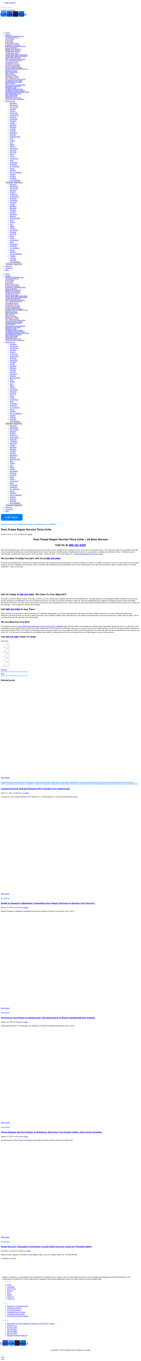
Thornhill (13, 178)
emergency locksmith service (37, 524)
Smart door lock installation (14, 99)
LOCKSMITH (52, 524)
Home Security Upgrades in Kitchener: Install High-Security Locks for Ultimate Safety (46, 1246)
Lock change (9, 39)
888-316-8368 (77, 545)
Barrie (12, 154)
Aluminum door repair (13, 86)
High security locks (12, 43)
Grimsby (13, 174)
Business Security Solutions (24, 782)
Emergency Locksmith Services (113, 782)
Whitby (12, 141)
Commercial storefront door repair (17, 92)
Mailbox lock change (12, 50)
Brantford (13, 125)
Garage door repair (11, 53)
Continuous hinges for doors (15, 90)
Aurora (12, 156)
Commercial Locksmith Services (71, 782)
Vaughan (13, 129)
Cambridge (13, 119)
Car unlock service (11, 62)
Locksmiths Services (58, 783)
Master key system (11, 76)
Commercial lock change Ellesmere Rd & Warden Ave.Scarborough (35, 788)
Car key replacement (12, 66)
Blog (7, 511)
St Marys (13, 176)
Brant (12, 160)
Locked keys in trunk (12, 65)
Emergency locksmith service (15, 46)
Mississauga (14, 105)
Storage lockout (10, 75)
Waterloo (13, 135)
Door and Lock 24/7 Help (9, 524)
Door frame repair (11, 95)
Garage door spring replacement (16, 55)
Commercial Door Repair (14, 89)
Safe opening (9, 73)
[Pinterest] (7, 657)
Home (7, 274)
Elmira (12, 168)
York (11, 139)
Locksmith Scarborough (42, 783)
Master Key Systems (72, 783)
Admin (29, 534)
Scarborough (14, 115)
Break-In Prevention (8, 782)
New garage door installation (15, 59)
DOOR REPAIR (22, 524)
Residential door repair (13, 98)
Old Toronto (14, 107)
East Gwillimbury (16, 172)
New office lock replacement (15, 79)
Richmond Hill (15, 137)
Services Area (10, 342)
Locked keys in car (12, 63)
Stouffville (13, 164)
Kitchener (13, 121)
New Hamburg (15, 180)
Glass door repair (11, 96)
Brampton (13, 103)
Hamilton (13, 109)
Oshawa (12, 147)
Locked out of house (12, 45)
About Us (8, 507)
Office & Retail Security (87, 783)
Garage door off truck (12, 58)
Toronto (12, 111)
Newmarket (14, 149)
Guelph (12, 123)
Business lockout (11, 70)
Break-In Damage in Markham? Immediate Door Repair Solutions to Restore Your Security (48, 903)
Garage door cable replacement (16, 56)
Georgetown (14, 158)
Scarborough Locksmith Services (107, 783)
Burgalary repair (11, 88)
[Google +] (7, 661)
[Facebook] (7, 652)
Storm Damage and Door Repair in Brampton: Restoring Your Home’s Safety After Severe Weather (51, 1132)
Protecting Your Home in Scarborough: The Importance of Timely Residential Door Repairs (48, 1017)
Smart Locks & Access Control (128, 783)
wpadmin (25, 793)
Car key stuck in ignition (13, 68)
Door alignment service (13, 93)
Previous (4, 670)
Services (8, 276)
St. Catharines (14, 166)
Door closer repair (11, 72)
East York (13, 153)
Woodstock (14, 162)
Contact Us (9, 509)
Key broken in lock (12, 78)
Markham (13, 127)
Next (2, 674)
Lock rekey (9, 40)
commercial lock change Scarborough (46, 782)
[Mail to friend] (7, 666)
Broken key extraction (13, 49)
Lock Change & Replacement (15, 783)
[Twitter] (7, 647)
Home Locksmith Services (14, 36)
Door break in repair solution (15, 85)
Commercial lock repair (13, 82)
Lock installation (11, 48)
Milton (12, 145)
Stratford (13, 170)
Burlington (13, 133)
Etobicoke (13, 117)
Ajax (11, 143)
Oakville (13, 131)
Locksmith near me (12, 38)
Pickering (13, 151)
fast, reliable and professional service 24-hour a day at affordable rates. (43, 626)
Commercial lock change (14, 80)
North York (14, 113)
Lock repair (9, 42)
